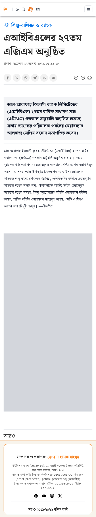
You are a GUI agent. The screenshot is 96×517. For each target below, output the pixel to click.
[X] (60, 496)
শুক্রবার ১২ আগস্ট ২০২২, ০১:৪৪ (29, 63)
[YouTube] (44, 496)
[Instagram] (52, 496)
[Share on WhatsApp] (26, 78)
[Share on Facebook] (7, 78)
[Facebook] (36, 496)
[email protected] (28, 479)
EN (38, 10)
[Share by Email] (53, 78)
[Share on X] (17, 78)
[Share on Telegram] (35, 78)
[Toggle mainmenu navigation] (88, 9)
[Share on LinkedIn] (44, 78)
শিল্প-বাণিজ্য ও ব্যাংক (31, 25)
